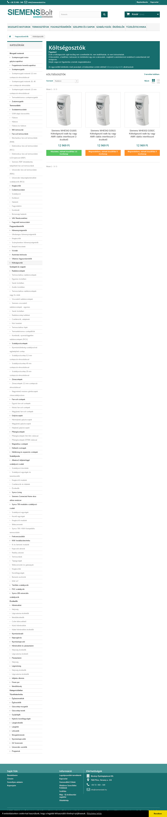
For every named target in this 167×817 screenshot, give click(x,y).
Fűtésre (14, 118)
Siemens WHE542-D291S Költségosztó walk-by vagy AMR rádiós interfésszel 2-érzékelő (103, 135)
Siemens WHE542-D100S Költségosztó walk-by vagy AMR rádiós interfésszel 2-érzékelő (64, 135)
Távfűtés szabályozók (20, 585)
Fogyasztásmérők (60, 26)
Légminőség (16, 666)
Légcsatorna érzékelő (19, 654)
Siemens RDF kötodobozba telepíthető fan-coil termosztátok (22, 164)
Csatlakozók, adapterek (20, 319)
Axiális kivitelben (18, 287)
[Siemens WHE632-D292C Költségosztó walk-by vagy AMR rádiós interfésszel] (142, 109)
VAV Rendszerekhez (19, 218)
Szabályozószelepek (19, 343)
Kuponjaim (11, 786)
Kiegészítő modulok (19, 480)
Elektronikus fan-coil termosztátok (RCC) (24, 148)
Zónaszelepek (16, 379)
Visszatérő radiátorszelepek (22, 299)
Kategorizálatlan (16, 690)
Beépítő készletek (18, 247)
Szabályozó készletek (20, 468)
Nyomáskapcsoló (18, 642)
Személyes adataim (15, 782)
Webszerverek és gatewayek (22, 565)
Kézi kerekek (16, 323)
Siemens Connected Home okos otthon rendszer (23, 498)
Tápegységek (16, 561)
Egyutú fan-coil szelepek (21, 403)
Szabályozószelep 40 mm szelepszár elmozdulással (20, 365)
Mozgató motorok (19, 26)
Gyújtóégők (15, 715)
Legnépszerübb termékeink (70, 775)
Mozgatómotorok (18, 735)
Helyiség (14, 609)
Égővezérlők (16, 703)
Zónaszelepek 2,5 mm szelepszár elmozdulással (23, 385)
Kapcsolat (154, 2)
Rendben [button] (158, 814)
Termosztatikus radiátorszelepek (23, 275)
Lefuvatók (15, 731)
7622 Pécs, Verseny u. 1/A (101, 780)
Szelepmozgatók (18, 69)
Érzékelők (119, 26)
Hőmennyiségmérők (19, 230)
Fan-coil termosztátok (19, 134)
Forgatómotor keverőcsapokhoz (23, 65)
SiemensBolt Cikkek (67, 782)
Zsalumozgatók (17, 101)
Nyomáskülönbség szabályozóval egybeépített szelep (23, 349)
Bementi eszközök (18, 577)
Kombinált (15, 210)
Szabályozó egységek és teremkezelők (20, 474)
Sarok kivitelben (17, 283)
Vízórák (14, 251)
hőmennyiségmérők (115, 67)
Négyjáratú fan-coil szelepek (22, 412)
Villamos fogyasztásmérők (21, 259)
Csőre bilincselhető (18, 621)
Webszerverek (17, 524)
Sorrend (49, 81)
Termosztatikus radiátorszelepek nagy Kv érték (23, 293)
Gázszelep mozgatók (19, 707)
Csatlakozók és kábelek (20, 484)
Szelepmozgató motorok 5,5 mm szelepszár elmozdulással (23, 75)
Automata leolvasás (19, 255)
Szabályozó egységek (20, 512)
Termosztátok (40, 26)
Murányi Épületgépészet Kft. (102, 776)
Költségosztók (17, 263)
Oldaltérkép (64, 800)
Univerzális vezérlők (19, 747)
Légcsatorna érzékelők (20, 613)
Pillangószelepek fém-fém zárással (24, 436)
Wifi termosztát (17, 130)
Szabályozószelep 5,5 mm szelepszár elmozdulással (21, 357)
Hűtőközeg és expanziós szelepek (24, 452)
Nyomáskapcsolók (18, 739)
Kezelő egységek (18, 516)
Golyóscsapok (17, 416)
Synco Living (16, 492)
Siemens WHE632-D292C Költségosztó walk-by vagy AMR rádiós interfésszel (142, 133)
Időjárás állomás (17, 678)
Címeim (10, 779)
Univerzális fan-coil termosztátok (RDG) (23, 172)
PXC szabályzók (18, 589)
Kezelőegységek (17, 573)
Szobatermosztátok (19, 110)
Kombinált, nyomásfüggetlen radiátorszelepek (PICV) (21, 337)
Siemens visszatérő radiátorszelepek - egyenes (20, 305)
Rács (153, 83)
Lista (158, 83)
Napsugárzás (16, 638)
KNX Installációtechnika (20, 541)
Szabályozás (103, 26)
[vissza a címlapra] (9, 36)
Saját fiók (12, 771)
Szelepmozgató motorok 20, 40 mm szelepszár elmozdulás (22, 83)
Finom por (15, 682)
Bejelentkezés (142, 2)
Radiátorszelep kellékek (20, 315)
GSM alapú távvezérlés (20, 114)
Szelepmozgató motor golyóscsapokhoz (19, 59)
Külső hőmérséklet (18, 626)
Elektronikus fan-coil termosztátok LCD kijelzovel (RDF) (24, 156)
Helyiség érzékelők (18, 650)
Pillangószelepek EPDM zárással (24, 440)
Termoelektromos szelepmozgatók (24, 97)
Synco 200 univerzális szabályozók (19, 595)
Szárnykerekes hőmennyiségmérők (24, 243)
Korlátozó (15, 198)
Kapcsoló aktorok (18, 549)
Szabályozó (16, 194)
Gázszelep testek (18, 711)
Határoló (14, 202)
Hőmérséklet (16, 605)
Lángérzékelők (17, 723)
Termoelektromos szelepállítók (23, 331)
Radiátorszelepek (18, 271)
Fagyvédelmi (16, 206)
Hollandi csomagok (18, 448)
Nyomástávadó (17, 634)
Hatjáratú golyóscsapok (20, 428)
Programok (15, 751)
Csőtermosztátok (18, 190)
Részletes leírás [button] (94, 813)
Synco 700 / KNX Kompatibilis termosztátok (22, 530)
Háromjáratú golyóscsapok (21, 420)
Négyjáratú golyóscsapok (21, 424)
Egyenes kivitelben (18, 279)
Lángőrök (15, 727)
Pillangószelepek (18, 432)
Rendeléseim (12, 775)
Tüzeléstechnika (136, 26)
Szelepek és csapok (84, 26)
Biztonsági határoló (18, 214)
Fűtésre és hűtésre (18, 126)
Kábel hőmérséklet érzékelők (22, 630)
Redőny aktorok (17, 553)
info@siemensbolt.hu (36, 2)
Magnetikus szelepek (19, 444)
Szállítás (62, 791)
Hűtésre (14, 122)
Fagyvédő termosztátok (20, 222)
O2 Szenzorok (17, 743)
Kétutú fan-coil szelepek (20, 407)
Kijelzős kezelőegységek (21, 719)
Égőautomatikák (17, 698)
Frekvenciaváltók (18, 537)
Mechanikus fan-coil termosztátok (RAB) (23, 140)
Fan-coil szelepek (18, 399)
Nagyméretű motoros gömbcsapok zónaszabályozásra (24, 393)
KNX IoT (14, 581)
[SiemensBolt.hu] (31, 13)
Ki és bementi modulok (20, 545)
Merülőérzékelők (17, 617)
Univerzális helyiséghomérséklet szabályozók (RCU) (23, 180)
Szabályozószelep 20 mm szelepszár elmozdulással (20, 373)
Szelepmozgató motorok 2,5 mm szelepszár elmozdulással (23, 91)
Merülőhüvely (16, 686)
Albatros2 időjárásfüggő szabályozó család (20, 462)
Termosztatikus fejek (19, 327)
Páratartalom (16, 658)
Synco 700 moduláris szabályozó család (23, 506)
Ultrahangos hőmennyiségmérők (23, 234)
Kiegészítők (16, 186)
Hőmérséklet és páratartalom (22, 646)
